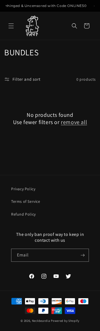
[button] (11, 26)
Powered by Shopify (65, 321)
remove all (74, 122)
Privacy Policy (23, 188)
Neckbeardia (41, 321)
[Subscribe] (82, 255)
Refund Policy (23, 214)
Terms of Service (25, 201)
